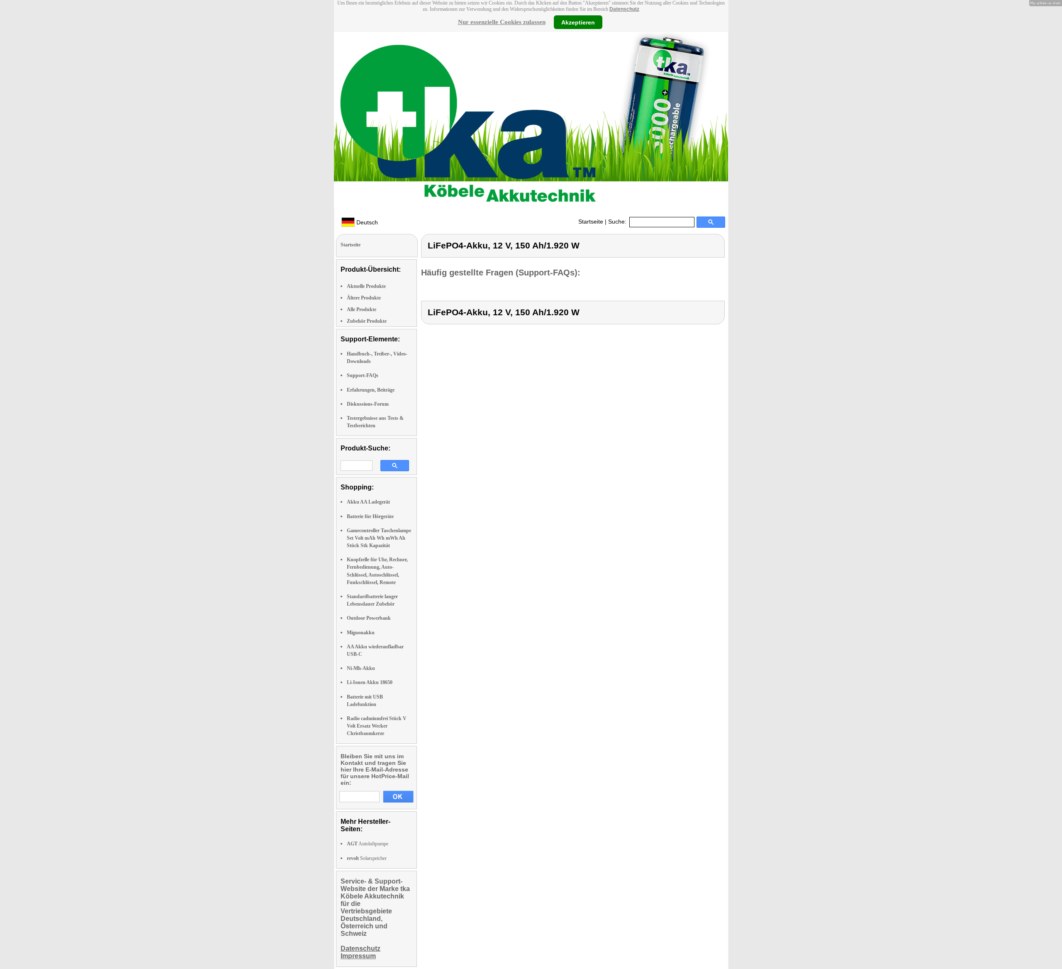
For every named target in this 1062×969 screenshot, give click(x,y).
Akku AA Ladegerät (368, 502)
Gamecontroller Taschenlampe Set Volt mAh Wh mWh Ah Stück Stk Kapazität (379, 538)
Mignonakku (361, 632)
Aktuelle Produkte (366, 286)
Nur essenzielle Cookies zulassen (502, 22)
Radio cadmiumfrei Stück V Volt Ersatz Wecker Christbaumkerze (377, 726)
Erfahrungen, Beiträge (371, 390)
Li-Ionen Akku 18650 (369, 682)
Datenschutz (624, 9)
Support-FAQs (362, 375)
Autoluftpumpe (367, 844)
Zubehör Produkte (367, 321)
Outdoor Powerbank (369, 618)
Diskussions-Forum (368, 404)
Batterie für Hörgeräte (370, 516)
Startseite (590, 221)
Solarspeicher (367, 858)
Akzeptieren (578, 22)
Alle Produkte (361, 309)
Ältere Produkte (364, 298)
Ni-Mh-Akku (361, 668)
